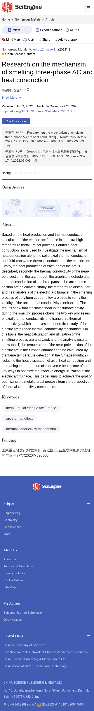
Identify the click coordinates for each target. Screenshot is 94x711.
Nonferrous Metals (14, 49)
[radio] (15, 173)
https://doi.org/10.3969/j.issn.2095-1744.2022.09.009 (38, 111)
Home (6, 19)
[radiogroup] (25, 173)
